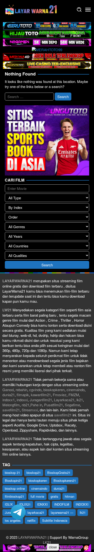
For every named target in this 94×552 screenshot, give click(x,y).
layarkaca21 (35, 512)
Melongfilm (11, 404)
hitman (69, 496)
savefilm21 (11, 409)
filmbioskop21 (14, 496)
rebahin (21, 389)
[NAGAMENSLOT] (47, 41)
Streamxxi (30, 409)
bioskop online (15, 488)
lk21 (79, 399)
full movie (37, 496)
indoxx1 (8, 399)
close (53, 547)
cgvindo (35, 389)
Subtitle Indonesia (54, 520)
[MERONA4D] (47, 56)
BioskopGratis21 (58, 472)
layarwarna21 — (62, 512)
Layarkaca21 (64, 399)
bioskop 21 (12, 472)
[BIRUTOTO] (47, 25)
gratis (54, 496)
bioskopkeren (54, 389)
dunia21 (8, 394)
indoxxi (22, 399)
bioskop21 (34, 472)
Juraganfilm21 (41, 399)
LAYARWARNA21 (32, 537)
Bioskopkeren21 (65, 480)
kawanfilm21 (41, 394)
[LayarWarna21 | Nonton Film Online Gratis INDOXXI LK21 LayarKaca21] (31, 9)
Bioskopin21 (13, 480)
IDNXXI (42, 504)
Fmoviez (60, 394)
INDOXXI (82, 504)
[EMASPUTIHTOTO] (47, 64)
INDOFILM (61, 504)
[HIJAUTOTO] (47, 33)
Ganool (8, 389)
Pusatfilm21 (53, 404)
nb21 (25, 404)
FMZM (73, 394)
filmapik (23, 394)
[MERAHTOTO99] (47, 49)
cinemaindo (76, 389)
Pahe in (36, 404)
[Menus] (88, 9)
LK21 (47, 542)
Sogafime (72, 404)
